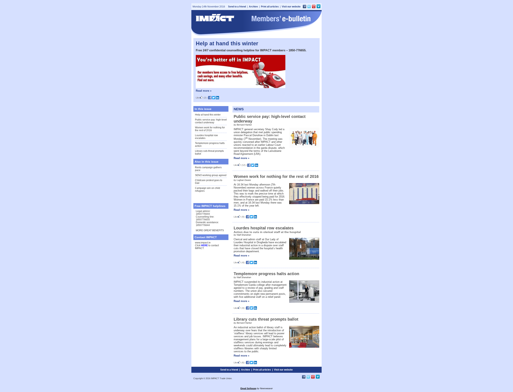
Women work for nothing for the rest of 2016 (210, 129)
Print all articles (270, 6)
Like (198, 97)
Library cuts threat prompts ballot (266, 319)
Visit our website (291, 6)
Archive (253, 6)
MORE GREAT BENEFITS (210, 230)
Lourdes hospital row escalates (264, 228)
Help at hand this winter (227, 44)
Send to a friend (237, 6)
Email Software (248, 388)
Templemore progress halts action (266, 273)
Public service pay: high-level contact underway (211, 121)
